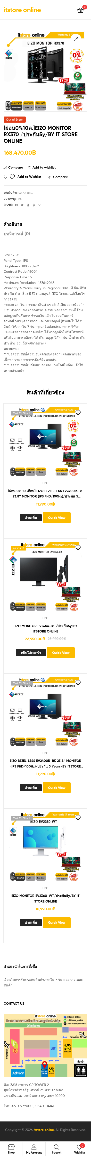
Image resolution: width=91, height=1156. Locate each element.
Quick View (57, 517)
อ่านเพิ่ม (31, 517)
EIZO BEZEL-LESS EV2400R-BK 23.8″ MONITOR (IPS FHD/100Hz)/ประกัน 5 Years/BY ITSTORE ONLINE (45, 764)
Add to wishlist (44, 167)
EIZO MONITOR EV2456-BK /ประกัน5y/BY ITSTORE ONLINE (45, 629)
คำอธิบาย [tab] (13, 224)
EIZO (20, 199)
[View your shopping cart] (80, 10)
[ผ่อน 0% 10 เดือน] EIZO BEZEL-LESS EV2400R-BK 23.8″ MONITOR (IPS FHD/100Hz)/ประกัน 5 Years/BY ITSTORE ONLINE (45, 494)
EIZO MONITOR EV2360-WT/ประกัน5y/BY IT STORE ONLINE (45, 898)
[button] (75, 39)
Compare (15, 167)
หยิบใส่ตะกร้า (31, 652)
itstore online (22, 10)
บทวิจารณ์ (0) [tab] (17, 233)
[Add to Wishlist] (78, 413)
